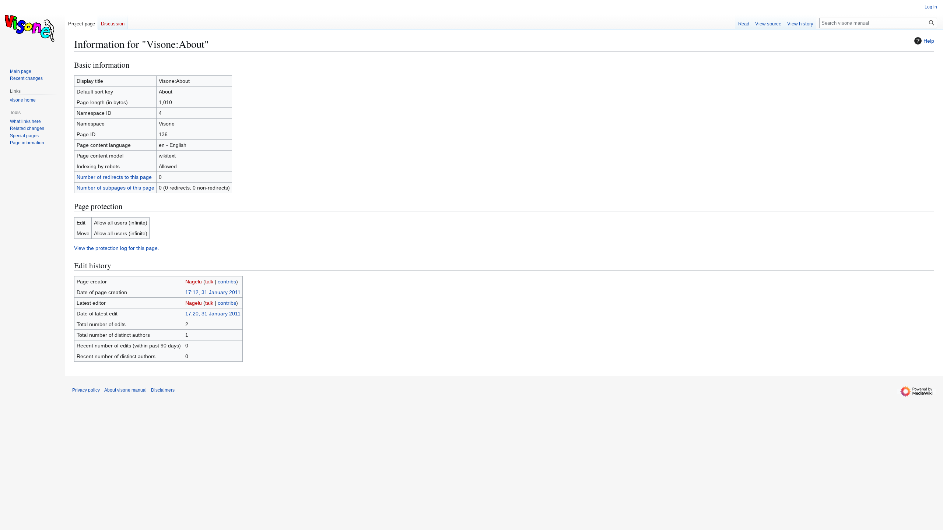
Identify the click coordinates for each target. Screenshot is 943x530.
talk (209, 282)
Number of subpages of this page (115, 188)
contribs (227, 282)
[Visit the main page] (32, 29)
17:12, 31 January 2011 (213, 292)
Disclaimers (163, 390)
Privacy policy (86, 390)
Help (928, 41)
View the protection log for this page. (116, 248)
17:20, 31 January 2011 (213, 314)
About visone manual (125, 390)
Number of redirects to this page (114, 177)
